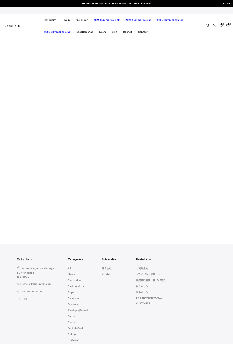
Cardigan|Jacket (78, 310)
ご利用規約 (142, 268)
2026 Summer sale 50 (57, 31)
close (227, 3)
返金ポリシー (143, 292)
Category (50, 20)
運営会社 (107, 268)
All (69, 268)
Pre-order (82, 20)
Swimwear (74, 298)
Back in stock (76, 286)
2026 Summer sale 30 (138, 20)
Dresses (73, 304)
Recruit (127, 31)
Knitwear (73, 340)
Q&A (114, 31)
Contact (143, 31)
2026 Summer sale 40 (170, 20)
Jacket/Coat (75, 328)
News (102, 31)
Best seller (74, 280)
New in (66, 20)
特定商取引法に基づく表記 (150, 280)
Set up (72, 334)
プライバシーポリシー (148, 274)
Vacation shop (84, 31)
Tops (71, 292)
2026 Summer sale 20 (107, 20)
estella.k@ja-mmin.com (37, 284)
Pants (71, 316)
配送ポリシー (143, 286)
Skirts (71, 322)
